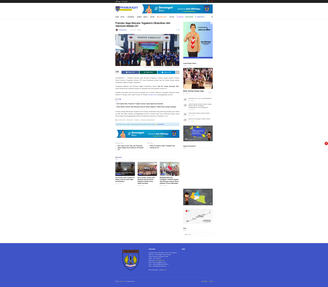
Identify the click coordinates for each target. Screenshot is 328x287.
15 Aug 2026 (119, 183)
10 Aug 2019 (133, 30)
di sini (164, 270)
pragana (137, 120)
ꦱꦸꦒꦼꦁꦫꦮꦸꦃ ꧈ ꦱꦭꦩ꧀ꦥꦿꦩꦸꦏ (121, 1)
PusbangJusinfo (123, 30)
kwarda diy (130, 120)
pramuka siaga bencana (147, 120)
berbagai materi (152, 95)
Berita (146, 17)
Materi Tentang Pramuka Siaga (193, 91)
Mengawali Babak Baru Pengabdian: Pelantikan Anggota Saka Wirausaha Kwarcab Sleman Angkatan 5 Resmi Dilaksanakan (169, 180)
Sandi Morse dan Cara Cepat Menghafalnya (200, 98)
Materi (152, 17)
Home (117, 17)
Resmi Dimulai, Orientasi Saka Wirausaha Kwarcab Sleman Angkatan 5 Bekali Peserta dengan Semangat (146, 107)
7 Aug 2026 (141, 185)
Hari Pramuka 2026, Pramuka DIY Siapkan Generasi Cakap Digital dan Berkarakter (140, 104)
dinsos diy (122, 120)
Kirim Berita (204, 281)
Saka (140, 174)
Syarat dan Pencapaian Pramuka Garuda (199, 119)
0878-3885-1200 (160, 260)
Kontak (211, 281)
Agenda (139, 17)
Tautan (171, 17)
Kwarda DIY (122, 281)
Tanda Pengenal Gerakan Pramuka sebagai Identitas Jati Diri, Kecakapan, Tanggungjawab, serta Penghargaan (199, 105)
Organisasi (130, 17)
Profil (123, 17)
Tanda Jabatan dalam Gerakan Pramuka (199, 113)
